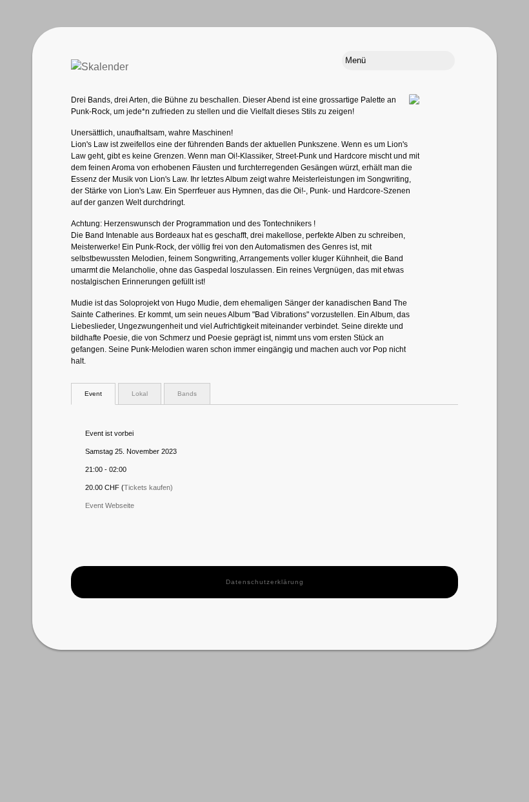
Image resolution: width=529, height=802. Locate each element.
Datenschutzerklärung (265, 581)
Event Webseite (109, 505)
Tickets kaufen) (148, 487)
